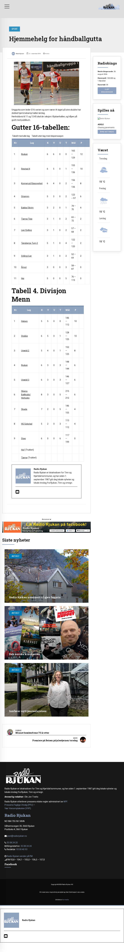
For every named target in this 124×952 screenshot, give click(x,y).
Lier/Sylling (26, 230)
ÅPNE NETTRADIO (107, 132)
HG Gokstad (26, 424)
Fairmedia (65, 899)
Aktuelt (15, 556)
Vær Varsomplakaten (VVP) (18, 808)
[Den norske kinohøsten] (46, 633)
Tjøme (24, 457)
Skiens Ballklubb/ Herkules (26, 394)
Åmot (24, 267)
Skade (24, 409)
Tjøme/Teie (26, 219)
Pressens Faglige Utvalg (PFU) (19, 805)
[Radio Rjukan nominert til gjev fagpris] (46, 576)
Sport (15, 29)
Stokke (24, 336)
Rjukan (24, 154)
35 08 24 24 (26, 846)
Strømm (25, 196)
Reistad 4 (25, 169)
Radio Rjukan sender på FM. (20, 856)
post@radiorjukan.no (17, 836)
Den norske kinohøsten (24, 654)
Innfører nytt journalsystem (27, 711)
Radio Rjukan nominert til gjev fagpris (34, 597)
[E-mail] (17, 492)
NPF (65, 801)
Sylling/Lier (26, 256)
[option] (46, 83)
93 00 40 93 (21, 849)
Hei (22, 278)
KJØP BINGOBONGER (107, 90)
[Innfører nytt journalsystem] (46, 690)
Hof (23, 450)
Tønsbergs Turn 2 (29, 243)
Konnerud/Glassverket (31, 183)
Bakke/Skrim (27, 207)
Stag (23, 438)
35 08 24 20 (12, 842)
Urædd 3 (25, 380)
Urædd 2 (25, 350)
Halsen (24, 321)
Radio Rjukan (20, 53)
